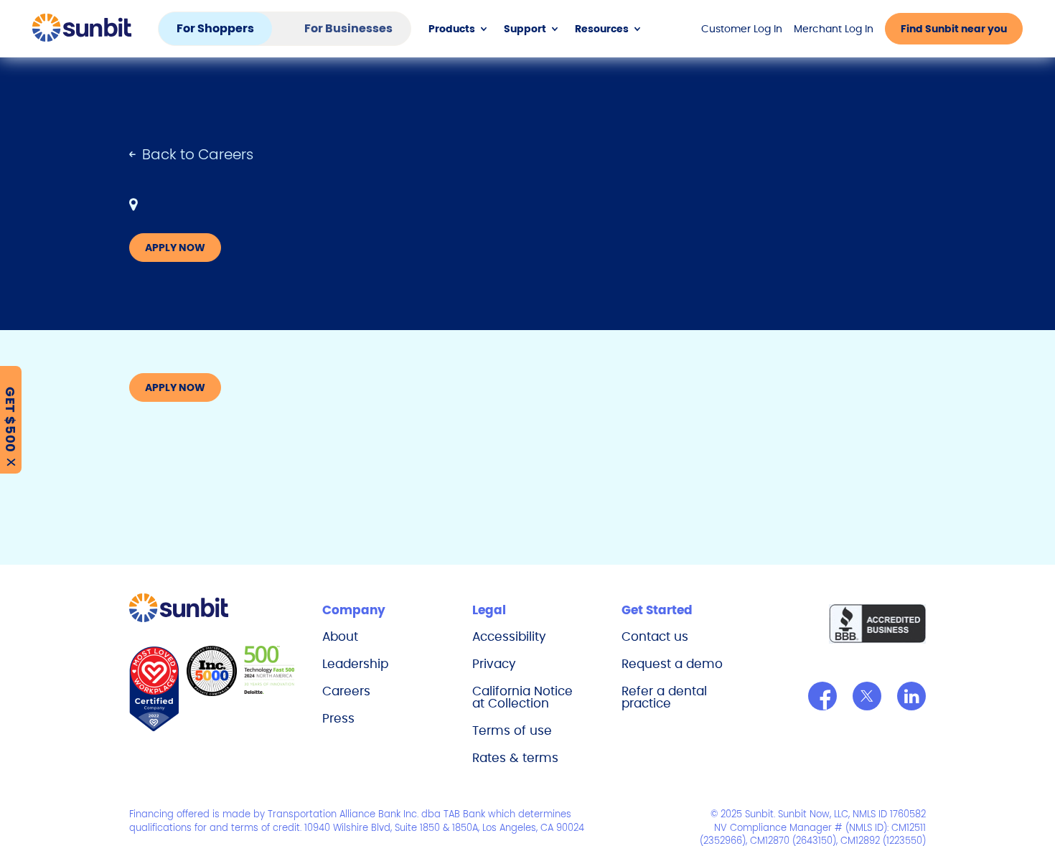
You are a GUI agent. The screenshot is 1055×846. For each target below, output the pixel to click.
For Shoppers (215, 28)
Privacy (494, 663)
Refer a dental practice (664, 697)
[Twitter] (867, 696)
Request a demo (672, 663)
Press (338, 718)
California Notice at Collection (522, 697)
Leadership (355, 663)
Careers (346, 691)
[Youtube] (911, 696)
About (340, 636)
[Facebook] (822, 696)
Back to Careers (197, 154)
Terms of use (512, 730)
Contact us (655, 636)
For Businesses (348, 28)
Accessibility (509, 636)
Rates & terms (515, 757)
